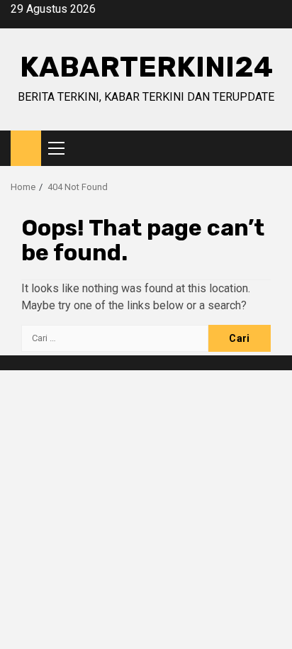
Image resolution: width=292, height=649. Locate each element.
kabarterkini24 (146, 67)
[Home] (26, 147)
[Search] (271, 148)
